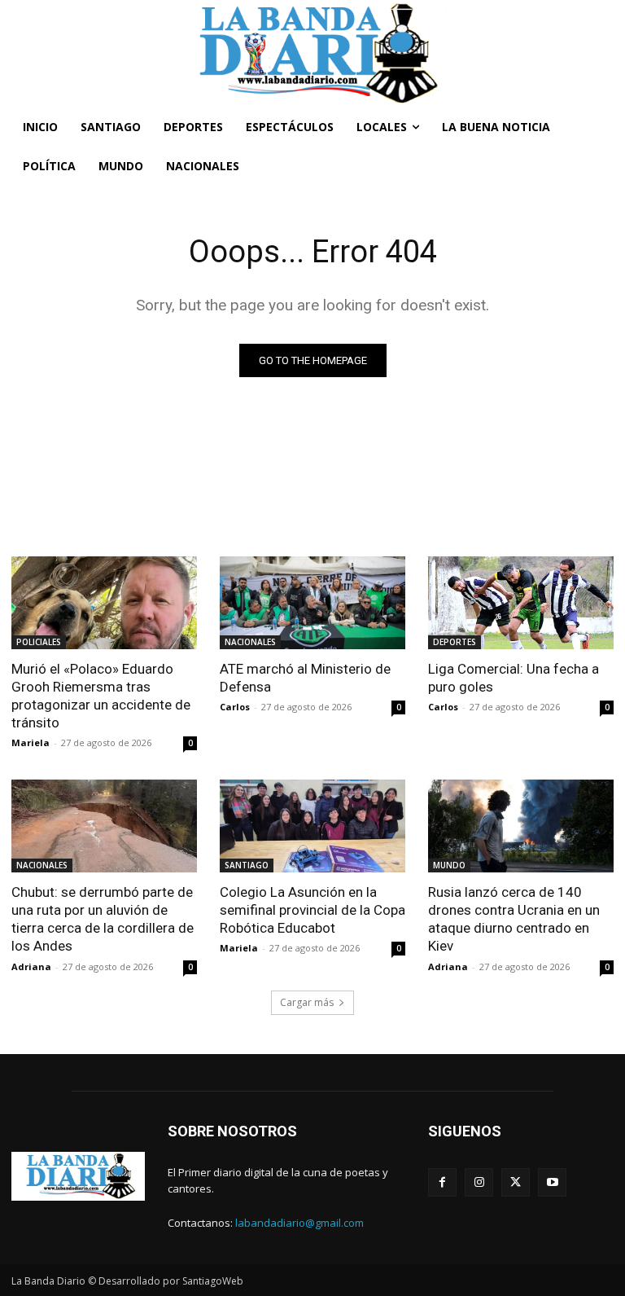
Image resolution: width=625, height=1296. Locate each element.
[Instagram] (479, 1182)
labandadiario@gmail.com (299, 1222)
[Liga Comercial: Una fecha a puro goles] (521, 602)
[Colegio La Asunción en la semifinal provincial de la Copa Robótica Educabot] (312, 826)
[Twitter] (515, 1182)
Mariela (30, 742)
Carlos (235, 707)
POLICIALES (38, 642)
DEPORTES (454, 642)
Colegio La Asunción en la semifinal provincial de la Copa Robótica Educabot (312, 910)
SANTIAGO (247, 865)
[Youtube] (552, 1182)
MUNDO (449, 865)
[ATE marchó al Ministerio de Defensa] (312, 602)
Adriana (31, 966)
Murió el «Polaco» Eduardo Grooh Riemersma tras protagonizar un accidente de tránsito (100, 696)
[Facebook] (442, 1182)
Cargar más (307, 1002)
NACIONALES (250, 642)
